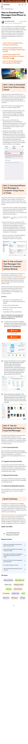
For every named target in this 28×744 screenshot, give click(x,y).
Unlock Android (8, 580)
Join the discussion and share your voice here (13, 534)
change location (18, 584)
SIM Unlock (14, 598)
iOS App (22, 598)
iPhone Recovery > (9, 9)
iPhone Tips (8, 584)
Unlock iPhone (18, 589)
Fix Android (6, 593)
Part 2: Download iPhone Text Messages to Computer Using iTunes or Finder (14, 49)
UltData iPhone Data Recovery (9, 515)
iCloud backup (5, 97)
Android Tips (15, 593)
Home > (3, 9)
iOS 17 (23, 593)
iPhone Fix (6, 598)
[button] (13, 605)
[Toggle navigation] (25, 4)
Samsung (8, 589)
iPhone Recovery (17, 23)
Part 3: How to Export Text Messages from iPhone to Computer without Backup (13, 56)
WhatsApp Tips (19, 580)
